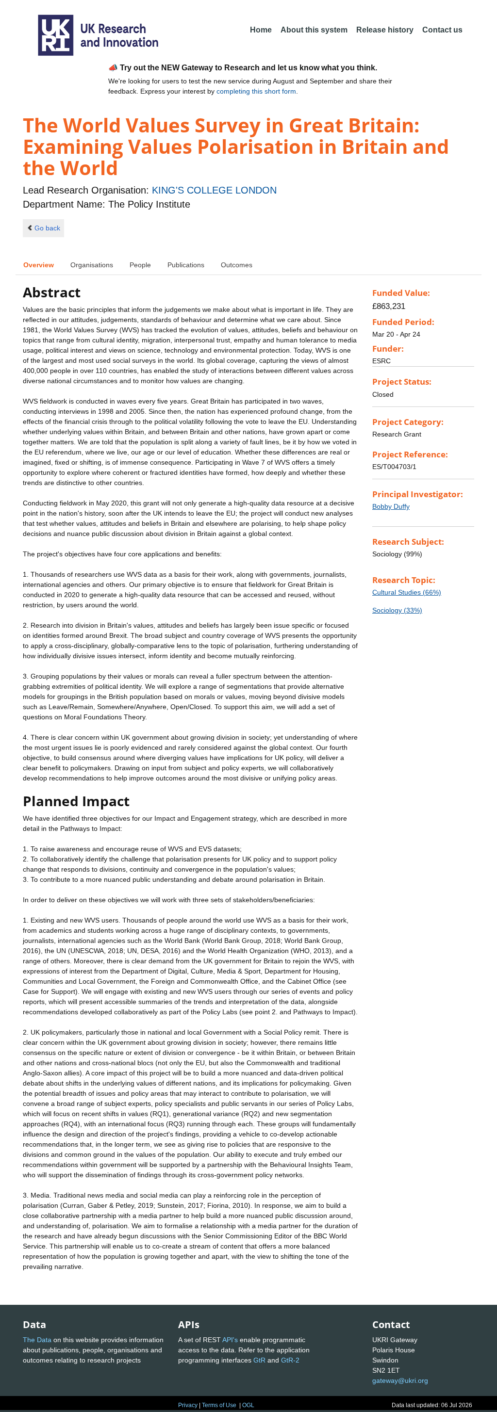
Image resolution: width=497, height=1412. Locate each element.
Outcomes (236, 265)
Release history (385, 30)
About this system (314, 30)
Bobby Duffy (391, 506)
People (140, 265)
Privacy (188, 1405)
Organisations (91, 265)
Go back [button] (47, 228)
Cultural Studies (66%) (406, 592)
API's (230, 1340)
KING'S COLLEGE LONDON (214, 190)
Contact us (442, 30)
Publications (185, 265)
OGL (248, 1405)
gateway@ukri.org (400, 1380)
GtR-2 (290, 1360)
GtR (259, 1360)
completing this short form (256, 91)
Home (261, 30)
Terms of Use (219, 1405)
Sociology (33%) (397, 610)
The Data (37, 1340)
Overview (38, 265)
